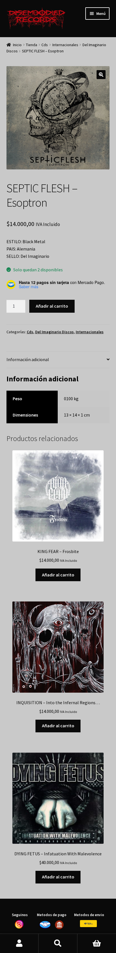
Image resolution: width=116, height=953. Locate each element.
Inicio (17, 44)
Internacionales (65, 44)
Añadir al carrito (52, 306)
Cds (44, 44)
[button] (101, 74)
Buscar (58, 943)
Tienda (31, 44)
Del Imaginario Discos (54, 331)
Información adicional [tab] (27, 359)
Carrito (96, 943)
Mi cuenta (19, 943)
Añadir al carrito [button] (58, 575)
